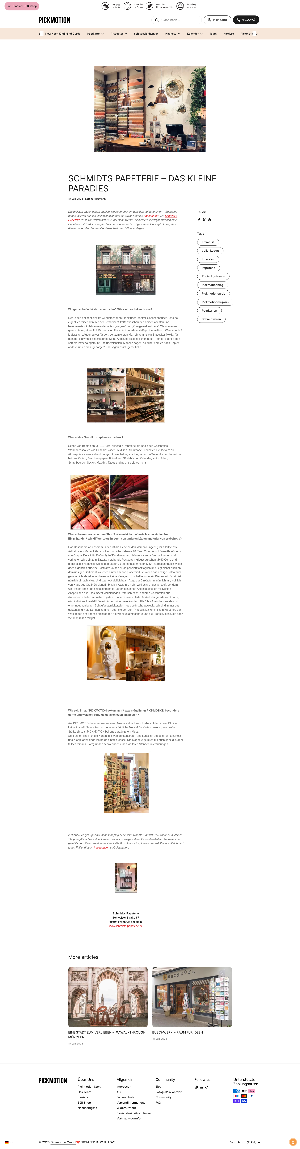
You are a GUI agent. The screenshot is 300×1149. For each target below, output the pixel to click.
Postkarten (209, 310)
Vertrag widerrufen (129, 1118)
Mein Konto (220, 20)
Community (164, 1097)
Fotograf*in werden (169, 1092)
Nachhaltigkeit (87, 1108)
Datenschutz (125, 1097)
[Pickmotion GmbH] (54, 20)
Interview (208, 259)
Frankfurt (208, 242)
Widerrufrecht (126, 1108)
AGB (119, 1092)
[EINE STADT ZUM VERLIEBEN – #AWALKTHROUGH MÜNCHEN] (108, 997)
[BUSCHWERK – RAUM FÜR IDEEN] (192, 997)
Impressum (124, 1086)
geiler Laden (210, 250)
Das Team (84, 1092)
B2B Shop (84, 1102)
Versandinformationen (132, 1102)
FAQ (158, 1102)
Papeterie (208, 268)
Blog (158, 1086)
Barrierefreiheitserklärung (134, 1113)
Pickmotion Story (89, 1086)
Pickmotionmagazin (215, 302)
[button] (246, 19)
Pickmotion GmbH (63, 1142)
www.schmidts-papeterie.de (126, 926)
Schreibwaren (211, 319)
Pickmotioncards (213, 293)
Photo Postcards (213, 276)
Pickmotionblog (212, 285)
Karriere (83, 1097)
